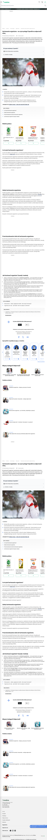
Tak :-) (20, 324)
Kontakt (4, 813)
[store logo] (6, 2)
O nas (3, 811)
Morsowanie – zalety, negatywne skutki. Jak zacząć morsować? (17, 303)
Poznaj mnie (7, 358)
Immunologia (12, 28)
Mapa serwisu (5, 818)
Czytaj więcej (8, 315)
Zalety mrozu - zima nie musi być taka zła (19, 104)
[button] (1, 2)
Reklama (4, 822)
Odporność (17, 28)
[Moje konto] (45, 2)
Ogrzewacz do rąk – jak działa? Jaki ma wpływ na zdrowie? (17, 305)
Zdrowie (7, 28)
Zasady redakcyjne (6, 820)
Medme (3, 28)
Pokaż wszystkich (41, 361)
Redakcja (4, 815)
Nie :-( (27, 324)
